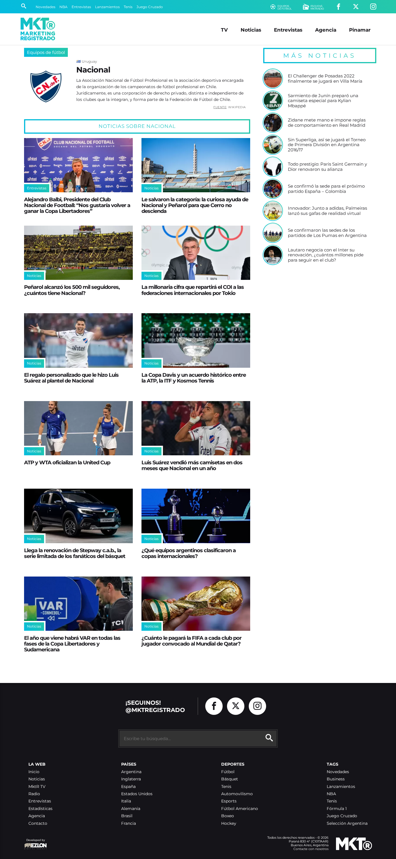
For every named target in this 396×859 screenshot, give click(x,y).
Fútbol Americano (239, 809)
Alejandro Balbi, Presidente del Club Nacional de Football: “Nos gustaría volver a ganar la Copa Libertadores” (77, 205)
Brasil (126, 816)
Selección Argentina (347, 823)
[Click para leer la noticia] (78, 165)
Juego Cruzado (150, 7)
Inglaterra (131, 779)
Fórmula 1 (337, 809)
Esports (229, 801)
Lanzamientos (107, 7)
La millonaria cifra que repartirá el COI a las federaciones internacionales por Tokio (192, 290)
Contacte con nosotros (310, 849)
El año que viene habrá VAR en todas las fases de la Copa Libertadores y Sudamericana (72, 644)
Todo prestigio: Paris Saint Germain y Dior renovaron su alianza (327, 167)
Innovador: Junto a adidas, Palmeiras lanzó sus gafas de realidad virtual (327, 211)
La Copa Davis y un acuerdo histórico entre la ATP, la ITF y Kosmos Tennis (193, 377)
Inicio (33, 772)
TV (224, 30)
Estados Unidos (136, 794)
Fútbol (228, 772)
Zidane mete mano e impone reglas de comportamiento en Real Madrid (327, 122)
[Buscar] (23, 7)
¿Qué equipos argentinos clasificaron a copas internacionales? (188, 553)
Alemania (130, 809)
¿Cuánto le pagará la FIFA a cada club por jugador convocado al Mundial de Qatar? (191, 641)
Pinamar (359, 30)
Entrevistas (81, 7)
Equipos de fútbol (46, 52)
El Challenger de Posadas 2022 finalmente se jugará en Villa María (325, 78)
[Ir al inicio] (38, 29)
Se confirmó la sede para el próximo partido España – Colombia (326, 189)
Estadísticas (40, 809)
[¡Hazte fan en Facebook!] (338, 6)
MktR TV (37, 786)
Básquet (229, 779)
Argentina (131, 772)
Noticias (251, 30)
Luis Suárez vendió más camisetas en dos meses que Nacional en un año (191, 465)
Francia (128, 823)
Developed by (34, 842)
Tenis (128, 7)
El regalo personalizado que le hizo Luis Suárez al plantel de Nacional (71, 377)
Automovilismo (237, 794)
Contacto (37, 823)
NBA (63, 7)
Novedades (45, 7)
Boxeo (227, 816)
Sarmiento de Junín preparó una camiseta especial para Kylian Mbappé (323, 100)
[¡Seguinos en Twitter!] (356, 6)
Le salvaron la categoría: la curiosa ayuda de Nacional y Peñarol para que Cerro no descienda (194, 205)
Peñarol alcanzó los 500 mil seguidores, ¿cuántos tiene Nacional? (72, 290)
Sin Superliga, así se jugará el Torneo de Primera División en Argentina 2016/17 (327, 145)
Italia (126, 801)
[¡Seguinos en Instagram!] (373, 6)
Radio (34, 794)
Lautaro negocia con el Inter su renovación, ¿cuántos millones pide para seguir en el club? (326, 255)
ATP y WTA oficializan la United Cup (67, 462)
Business (336, 779)
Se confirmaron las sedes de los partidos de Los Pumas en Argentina (327, 233)
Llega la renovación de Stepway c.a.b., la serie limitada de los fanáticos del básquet (74, 553)
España (128, 786)
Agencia (325, 30)
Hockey (228, 823)
